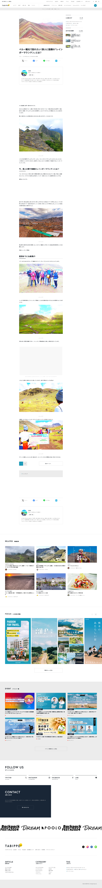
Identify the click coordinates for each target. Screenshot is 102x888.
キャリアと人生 (52, 867)
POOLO (67, 1)
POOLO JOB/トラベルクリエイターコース (74, 21)
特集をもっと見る (48, 670)
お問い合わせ (87, 1)
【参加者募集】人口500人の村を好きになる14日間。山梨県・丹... (75, 35)
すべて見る (81, 30)
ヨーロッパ (68, 25)
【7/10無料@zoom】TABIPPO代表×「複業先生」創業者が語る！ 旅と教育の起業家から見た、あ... (50, 712)
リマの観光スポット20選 (42, 593)
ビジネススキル (39, 869)
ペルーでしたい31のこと (73, 565)
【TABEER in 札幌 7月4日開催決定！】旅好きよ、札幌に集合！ (49, 736)
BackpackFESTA (76, 5)
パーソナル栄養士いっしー (80, 595)
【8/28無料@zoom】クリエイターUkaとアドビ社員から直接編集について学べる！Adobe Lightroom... (19, 712)
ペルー (37, 564)
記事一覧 (24, 5)
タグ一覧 (81, 17)
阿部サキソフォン (79, 568)
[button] (96, 614)
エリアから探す (73, 33)
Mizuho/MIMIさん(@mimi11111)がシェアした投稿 (35, 376)
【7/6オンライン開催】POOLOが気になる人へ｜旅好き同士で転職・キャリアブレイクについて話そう (19, 737)
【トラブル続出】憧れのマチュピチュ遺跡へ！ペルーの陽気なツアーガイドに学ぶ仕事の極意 (19, 566)
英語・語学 (60, 5)
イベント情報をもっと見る (51, 748)
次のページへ (48, 463)
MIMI (29, 71)
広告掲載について (79, 1)
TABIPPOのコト (69, 23)
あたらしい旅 (75, 23)
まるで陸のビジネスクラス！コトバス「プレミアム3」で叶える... (76, 41)
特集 (29, 5)
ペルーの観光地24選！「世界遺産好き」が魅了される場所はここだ (19, 593)
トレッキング (25, 473)
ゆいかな (14, 569)
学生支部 (72, 1)
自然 (50, 873)
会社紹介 (56, 1)
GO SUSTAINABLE (67, 5)
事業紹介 (62, 1)
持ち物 (50, 869)
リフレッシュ (54, 5)
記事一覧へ (31, 75)
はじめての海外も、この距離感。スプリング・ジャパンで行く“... (76, 47)
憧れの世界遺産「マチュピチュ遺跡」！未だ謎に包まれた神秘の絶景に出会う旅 (50, 566)
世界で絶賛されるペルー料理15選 (75, 593)
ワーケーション (74, 25)
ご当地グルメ (71, 591)
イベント (33, 5)
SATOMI (46, 569)
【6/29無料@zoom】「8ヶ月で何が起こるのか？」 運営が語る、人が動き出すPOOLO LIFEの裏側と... (82, 737)
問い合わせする (25, 807)
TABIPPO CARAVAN (9, 564)
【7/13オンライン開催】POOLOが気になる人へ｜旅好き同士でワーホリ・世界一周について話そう (82, 712)
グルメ (50, 872)
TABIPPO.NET (15, 596)
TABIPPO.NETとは (49, 1)
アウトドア (38, 872)
